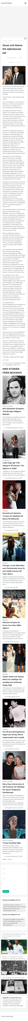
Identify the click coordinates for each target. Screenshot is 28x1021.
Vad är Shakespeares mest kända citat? (13, 977)
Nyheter (10, 40)
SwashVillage (6, 3)
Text (4, 878)
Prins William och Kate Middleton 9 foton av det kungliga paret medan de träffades (14, 936)
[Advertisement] (14, 21)
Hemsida (5, 40)
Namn (4, 868)
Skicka (6, 891)
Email (4, 873)
